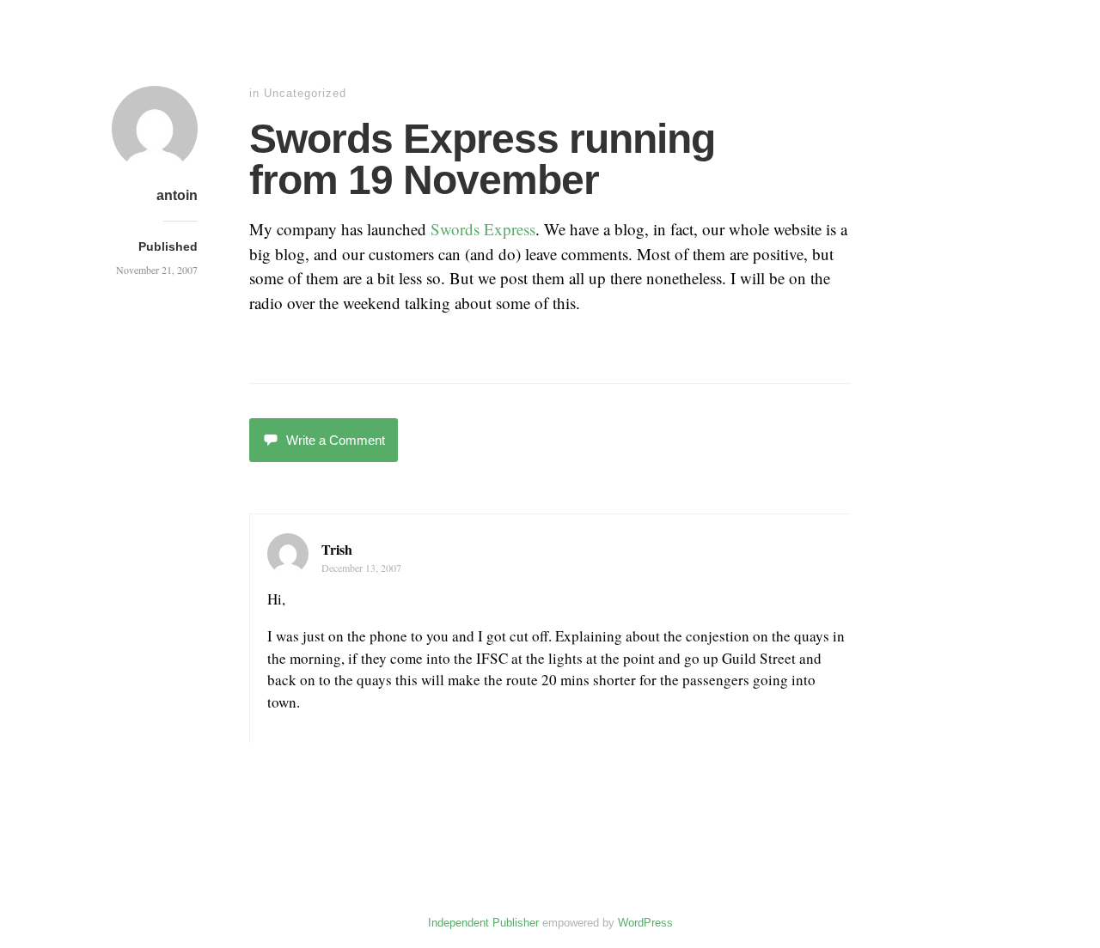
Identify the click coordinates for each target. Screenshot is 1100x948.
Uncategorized (305, 93)
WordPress (645, 922)
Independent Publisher (483, 922)
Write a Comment (335, 440)
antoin (177, 195)
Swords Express (483, 229)
